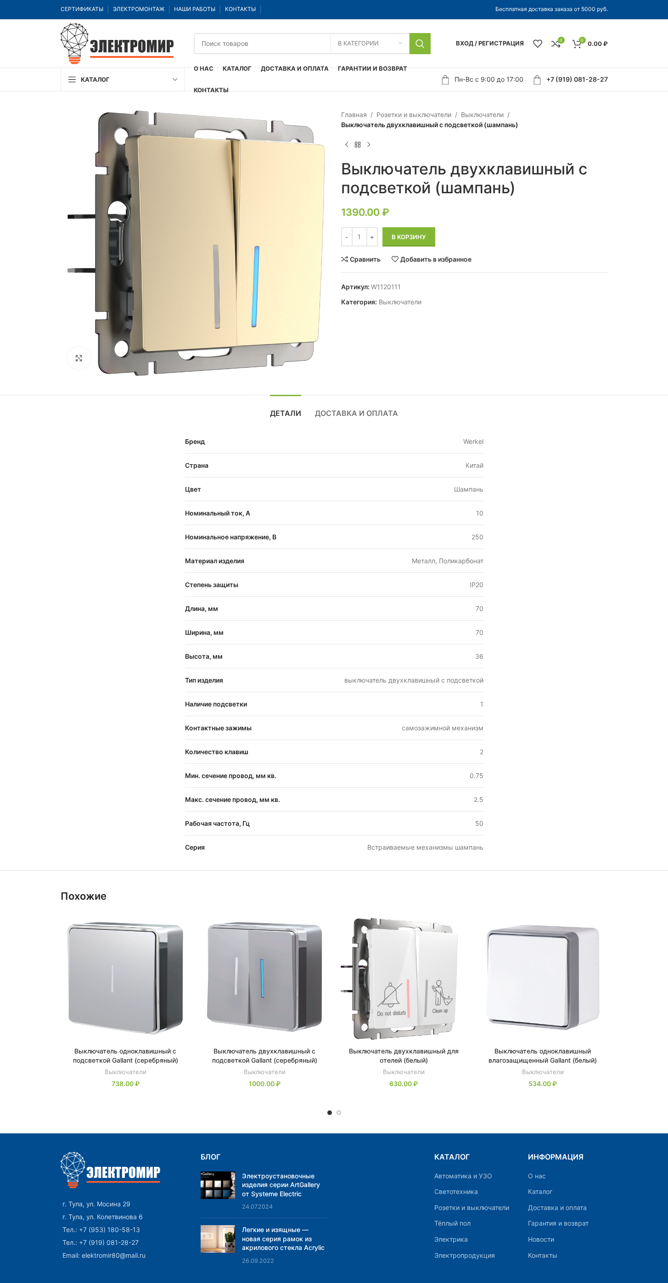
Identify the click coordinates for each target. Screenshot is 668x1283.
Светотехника (456, 1191)
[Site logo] (118, 42)
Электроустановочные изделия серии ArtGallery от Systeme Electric (281, 1185)
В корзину (409, 237)
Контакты (542, 1255)
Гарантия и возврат (558, 1223)
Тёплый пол (452, 1223)
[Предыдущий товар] (346, 145)
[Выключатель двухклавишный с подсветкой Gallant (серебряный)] (265, 977)
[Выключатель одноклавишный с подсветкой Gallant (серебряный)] (126, 977)
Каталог (540, 1191)
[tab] (285, 409)
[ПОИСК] (420, 43)
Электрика (451, 1239)
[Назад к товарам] (357, 145)
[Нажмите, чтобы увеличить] (78, 358)
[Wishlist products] (537, 43)
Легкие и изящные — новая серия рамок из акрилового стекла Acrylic (283, 1238)
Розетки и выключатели (413, 114)
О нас (537, 1176)
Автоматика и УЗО (463, 1176)
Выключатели (482, 114)
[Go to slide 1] (329, 1112)
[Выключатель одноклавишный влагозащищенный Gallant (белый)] (543, 977)
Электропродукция (464, 1255)
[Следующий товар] (368, 145)
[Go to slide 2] (339, 1112)
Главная (354, 114)
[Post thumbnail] (218, 1191)
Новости (541, 1239)
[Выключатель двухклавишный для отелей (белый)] (404, 977)
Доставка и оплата (557, 1207)
